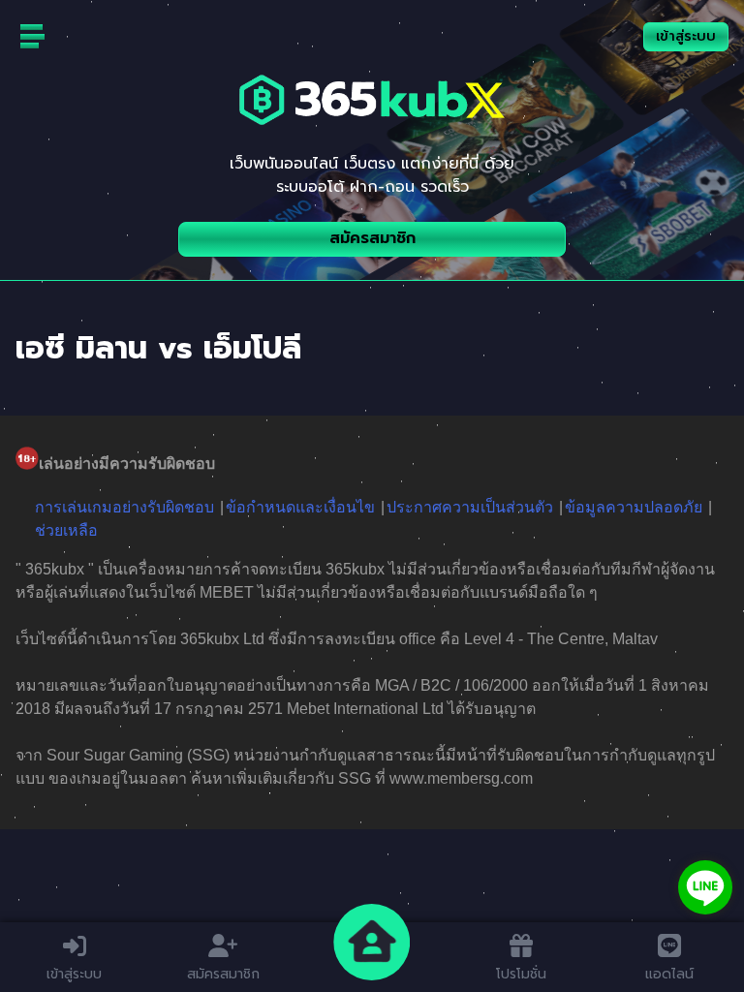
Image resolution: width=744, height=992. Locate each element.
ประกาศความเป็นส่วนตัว (470, 507)
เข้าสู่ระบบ (686, 36)
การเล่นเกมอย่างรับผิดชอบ (124, 507)
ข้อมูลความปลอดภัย (633, 507)
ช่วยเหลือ (66, 530)
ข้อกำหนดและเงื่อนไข (300, 507)
